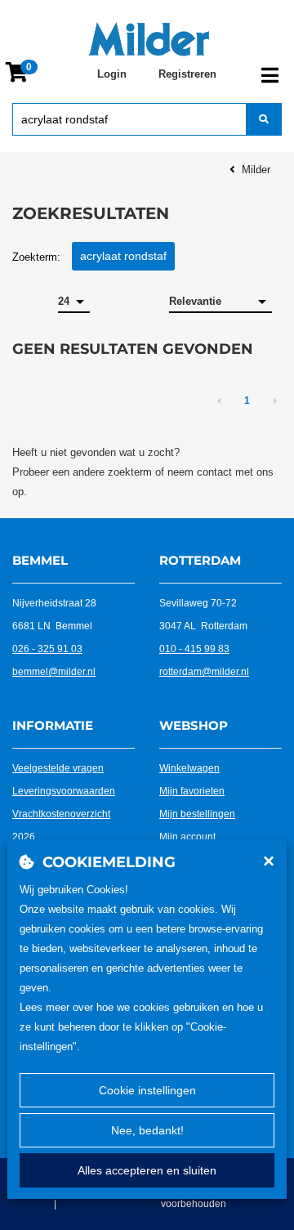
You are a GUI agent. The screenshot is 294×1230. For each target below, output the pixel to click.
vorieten (207, 791)
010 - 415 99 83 (194, 649)
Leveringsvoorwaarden (63, 791)
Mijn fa (174, 791)
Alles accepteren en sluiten (147, 1170)
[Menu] (269, 75)
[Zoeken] (264, 119)
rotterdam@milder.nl (204, 672)
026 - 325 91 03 (47, 649)
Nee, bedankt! (147, 1130)
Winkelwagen (189, 768)
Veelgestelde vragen (58, 768)
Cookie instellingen (147, 1090)
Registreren (187, 74)
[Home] (148, 39)
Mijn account (187, 837)
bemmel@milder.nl (54, 672)
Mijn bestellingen (197, 814)
